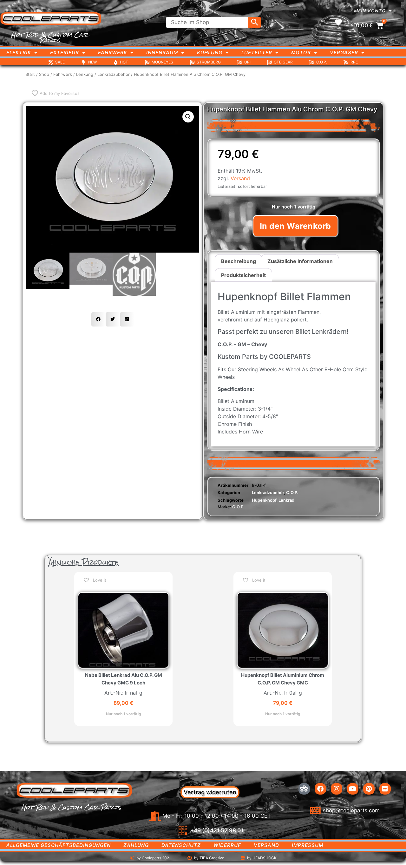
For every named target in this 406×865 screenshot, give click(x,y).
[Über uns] (304, 789)
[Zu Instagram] (336, 789)
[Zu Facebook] (320, 789)
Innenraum (162, 53)
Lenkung (84, 74)
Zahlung (136, 845)
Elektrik (18, 53)
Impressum (307, 845)
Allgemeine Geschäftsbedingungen (58, 845)
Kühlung (209, 53)
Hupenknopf (264, 500)
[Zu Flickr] (385, 789)
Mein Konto (370, 10)
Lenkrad (286, 500)
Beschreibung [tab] (238, 261)
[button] (188, 116)
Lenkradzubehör (113, 74)
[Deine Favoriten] (338, 22)
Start (30, 74)
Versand (240, 178)
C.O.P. (292, 492)
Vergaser (344, 53)
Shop (44, 74)
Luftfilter (256, 53)
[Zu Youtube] (352, 789)
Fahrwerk (112, 53)
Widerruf (227, 845)
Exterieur (64, 53)
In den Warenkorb (295, 226)
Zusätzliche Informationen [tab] (300, 261)
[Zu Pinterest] (369, 789)
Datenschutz (181, 845)
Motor (301, 53)
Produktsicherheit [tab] (243, 275)
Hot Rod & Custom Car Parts (49, 37)
